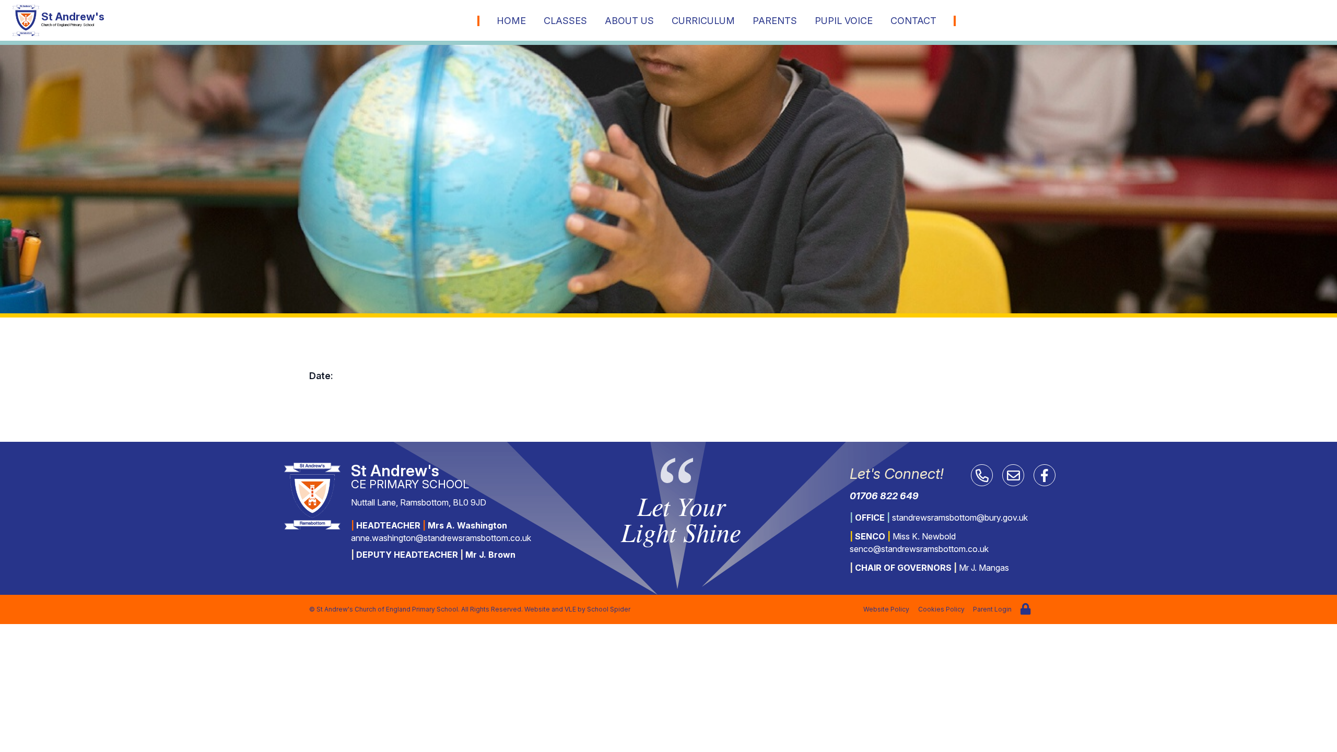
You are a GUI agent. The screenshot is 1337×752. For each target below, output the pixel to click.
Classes (565, 20)
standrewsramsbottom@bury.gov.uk (960, 517)
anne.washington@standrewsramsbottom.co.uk (441, 538)
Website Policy (886, 609)
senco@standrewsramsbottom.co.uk (919, 549)
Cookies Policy (941, 609)
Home (511, 20)
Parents (775, 20)
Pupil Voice (844, 20)
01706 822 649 (884, 495)
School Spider (608, 609)
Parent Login (992, 609)
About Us (629, 20)
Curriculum (703, 20)
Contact (913, 20)
